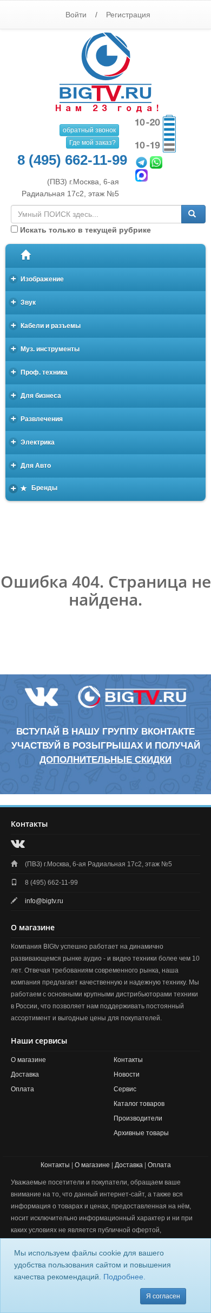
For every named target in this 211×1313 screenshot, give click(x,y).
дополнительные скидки (105, 760)
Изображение (37, 278)
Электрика (33, 441)
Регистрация (128, 14)
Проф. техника (39, 371)
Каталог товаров (139, 1104)
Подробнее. (124, 1276)
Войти (76, 14)
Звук (23, 302)
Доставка (25, 1074)
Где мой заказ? (92, 142)
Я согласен (163, 1296)
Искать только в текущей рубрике (84, 230)
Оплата (22, 1089)
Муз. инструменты (45, 348)
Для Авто (31, 465)
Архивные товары (141, 1133)
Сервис (125, 1089)
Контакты (128, 1060)
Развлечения (37, 418)
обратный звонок (89, 130)
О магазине (28, 1060)
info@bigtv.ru (44, 901)
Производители (138, 1118)
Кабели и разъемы (46, 325)
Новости (127, 1074)
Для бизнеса (36, 395)
